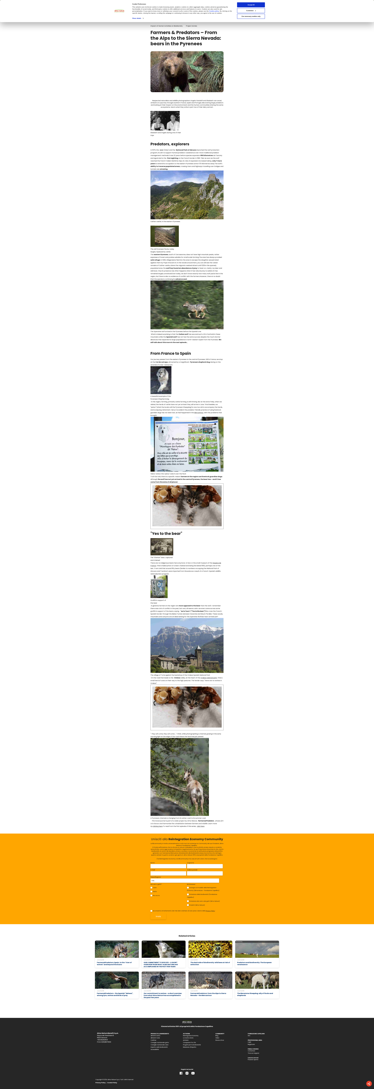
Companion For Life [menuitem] (189, 1043)
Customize (250, 10)
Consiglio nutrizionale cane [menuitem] (159, 1045)
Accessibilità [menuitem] (155, 1049)
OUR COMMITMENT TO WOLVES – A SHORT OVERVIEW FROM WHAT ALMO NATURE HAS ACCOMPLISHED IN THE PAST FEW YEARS (161, 964)
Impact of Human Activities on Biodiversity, (107, 941)
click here (200, 826)
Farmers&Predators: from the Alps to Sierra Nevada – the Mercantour (208, 994)
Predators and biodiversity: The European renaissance (254, 963)
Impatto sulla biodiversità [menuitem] (159, 1047)
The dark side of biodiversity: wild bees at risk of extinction (210, 963)
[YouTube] (193, 1075)
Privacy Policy (210, 911)
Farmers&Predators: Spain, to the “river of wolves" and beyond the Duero (114, 963)
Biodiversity (192, 941)
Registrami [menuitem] (251, 1044)
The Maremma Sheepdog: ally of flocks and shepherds (255, 994)
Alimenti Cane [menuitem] (155, 1038)
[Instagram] (187, 1075)
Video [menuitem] (217, 1038)
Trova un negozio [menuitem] (253, 1053)
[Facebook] (181, 1075)
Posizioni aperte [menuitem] (253, 1060)
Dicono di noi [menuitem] (219, 1040)
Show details (136, 18)
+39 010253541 (102, 1040)
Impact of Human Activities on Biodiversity (166, 26)
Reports (145, 941)
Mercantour (198, 413)
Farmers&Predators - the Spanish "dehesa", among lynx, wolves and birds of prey (115, 994)
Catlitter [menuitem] (153, 1040)
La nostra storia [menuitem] (188, 1038)
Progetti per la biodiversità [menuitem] (192, 1045)
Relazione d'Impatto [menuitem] (189, 1047)
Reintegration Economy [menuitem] (190, 1036)
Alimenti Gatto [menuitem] (155, 1036)
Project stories (191, 26)
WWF (162, 150)
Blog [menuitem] (216, 1036)
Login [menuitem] (249, 1042)
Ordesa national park (209, 678)
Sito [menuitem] (249, 1036)
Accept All (251, 5)
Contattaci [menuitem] (251, 1051)
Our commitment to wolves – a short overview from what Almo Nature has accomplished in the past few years (163, 995)
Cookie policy (214, 11)
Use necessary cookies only (251, 16)
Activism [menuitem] (186, 1040)
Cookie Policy (112, 1083)
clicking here (158, 826)
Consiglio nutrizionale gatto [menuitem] (160, 1043)
